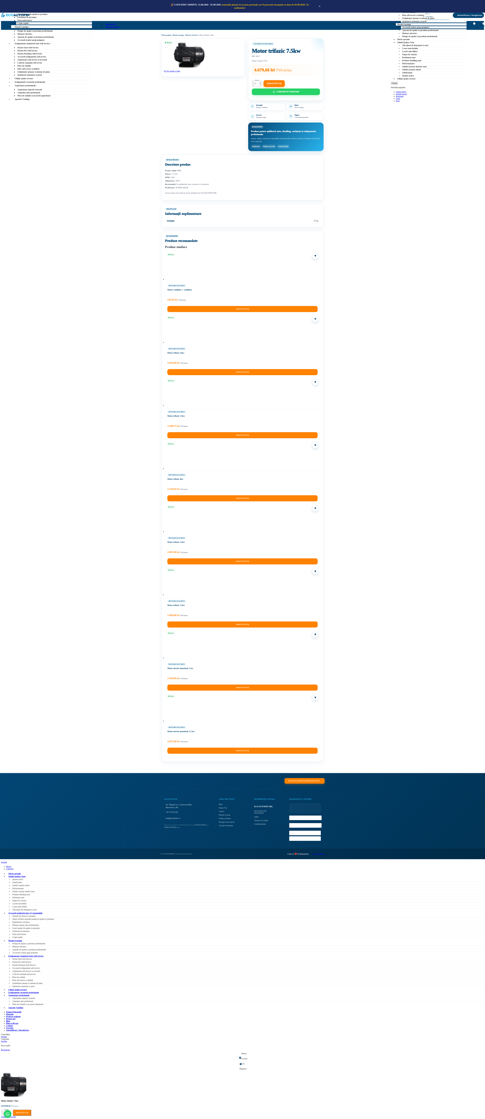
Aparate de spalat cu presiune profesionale (35, 37)
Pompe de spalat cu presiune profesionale (35, 31)
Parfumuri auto (409, 57)
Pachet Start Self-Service (28, 48)
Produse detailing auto (411, 60)
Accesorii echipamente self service (31, 57)
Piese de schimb (24, 66)
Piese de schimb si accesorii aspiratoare (34, 96)
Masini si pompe (22, 27)
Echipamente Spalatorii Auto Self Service (32, 43)
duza (398, 101)
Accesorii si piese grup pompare (31, 40)
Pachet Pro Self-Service (27, 51)
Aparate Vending (22, 99)
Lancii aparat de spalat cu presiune (32, 14)
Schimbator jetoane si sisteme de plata (33, 72)
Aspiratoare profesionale (25, 85)
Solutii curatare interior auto (414, 66)
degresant (399, 96)
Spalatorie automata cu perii (29, 75)
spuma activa (401, 92)
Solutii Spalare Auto (405, 42)
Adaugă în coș (22, 1113)
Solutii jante (407, 73)
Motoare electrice (24, 34)
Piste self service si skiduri (28, 69)
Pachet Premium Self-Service (29, 54)
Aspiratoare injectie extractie (29, 90)
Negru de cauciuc (409, 54)
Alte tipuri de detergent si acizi (415, 45)
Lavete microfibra (410, 51)
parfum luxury (401, 94)
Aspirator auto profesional (28, 93)
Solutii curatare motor (411, 70)
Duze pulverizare (24, 20)
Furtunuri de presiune (27, 17)
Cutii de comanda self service (29, 63)
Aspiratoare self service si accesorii (32, 60)
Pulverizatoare (408, 63)
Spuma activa (408, 76)
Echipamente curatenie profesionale (30, 82)
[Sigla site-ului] (15, 17)
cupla (398, 98)
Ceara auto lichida (410, 48)
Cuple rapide (23, 23)
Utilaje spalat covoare (24, 78)
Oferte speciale (403, 39)
